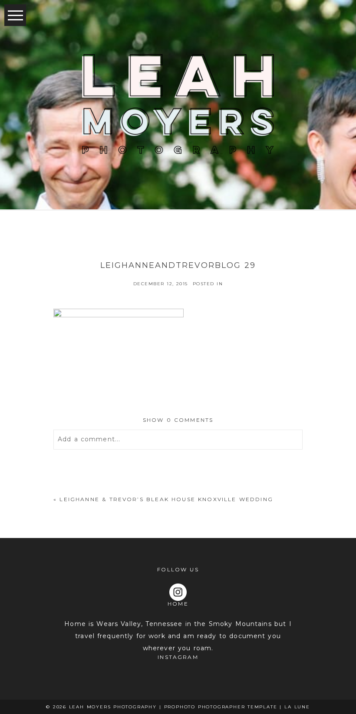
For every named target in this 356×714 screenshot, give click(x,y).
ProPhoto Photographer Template (220, 707)
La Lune (297, 707)
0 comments (178, 420)
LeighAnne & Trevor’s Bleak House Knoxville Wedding (166, 499)
